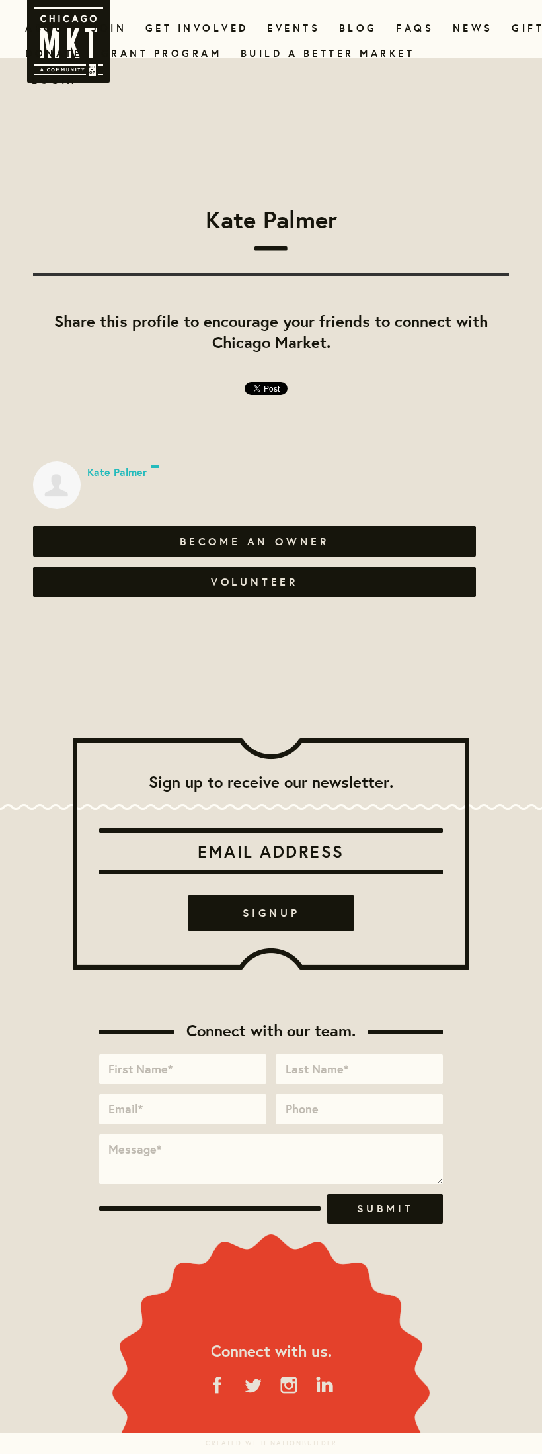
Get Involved (192, 28)
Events (291, 28)
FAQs (413, 28)
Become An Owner (254, 541)
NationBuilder (303, 1443)
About (46, 28)
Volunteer (254, 581)
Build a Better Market (320, 53)
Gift (526, 28)
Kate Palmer (117, 471)
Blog (356, 28)
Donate (51, 53)
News (471, 28)
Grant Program (156, 53)
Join (107, 28)
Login (54, 80)
